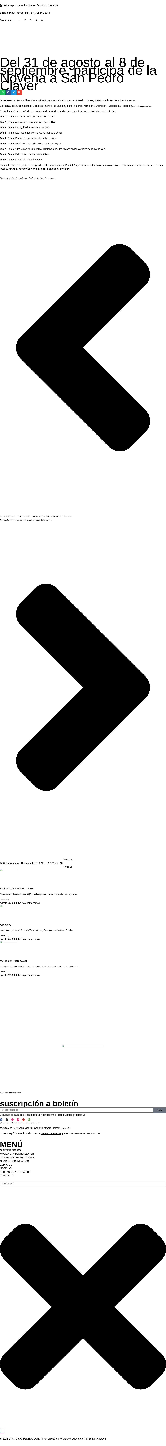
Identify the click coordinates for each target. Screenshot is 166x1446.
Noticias (67, 866)
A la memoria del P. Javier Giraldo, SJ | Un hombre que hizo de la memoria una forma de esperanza (38, 894)
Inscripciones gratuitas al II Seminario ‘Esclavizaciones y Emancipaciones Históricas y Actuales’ (36, 930)
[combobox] (83, 1183)
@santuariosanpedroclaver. (141, 106)
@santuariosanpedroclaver (30, 1123)
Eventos (67, 859)
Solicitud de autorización (51, 1134)
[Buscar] (2, 1430)
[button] (2, 92)
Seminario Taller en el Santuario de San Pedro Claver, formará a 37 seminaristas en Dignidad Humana (39, 966)
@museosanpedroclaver (9, 1123)
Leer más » (4, 899)
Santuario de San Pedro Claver (106, 165)
